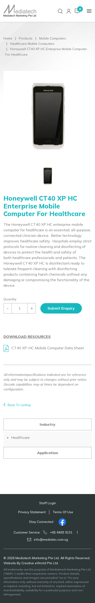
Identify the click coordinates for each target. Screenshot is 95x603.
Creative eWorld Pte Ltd (39, 563)
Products (26, 38)
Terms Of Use (63, 512)
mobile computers (52, 38)
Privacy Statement (32, 512)
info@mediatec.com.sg (51, 539)
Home (7, 38)
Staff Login (47, 503)
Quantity (9, 299)
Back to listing (19, 405)
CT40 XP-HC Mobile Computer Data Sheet (47, 348)
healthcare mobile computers (32, 44)
